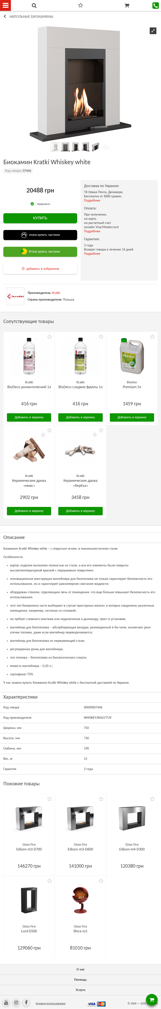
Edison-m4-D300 (132, 849)
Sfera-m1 (80, 931)
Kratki (56, 293)
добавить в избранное (42, 269)
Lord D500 (29, 931)
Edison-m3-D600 (80, 849)
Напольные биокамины (31, 17)
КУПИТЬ (40, 218)
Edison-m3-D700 (29, 849)
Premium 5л (132, 387)
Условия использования (50, 1003)
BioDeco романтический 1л (29, 387)
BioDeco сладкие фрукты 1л (80, 387)
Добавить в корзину (29, 417)
